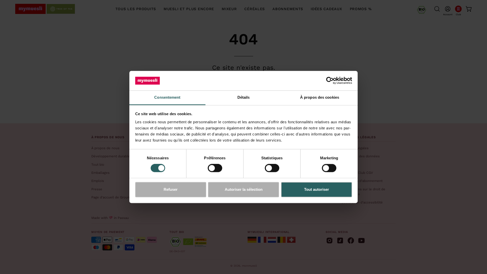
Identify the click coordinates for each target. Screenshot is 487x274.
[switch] (215, 168)
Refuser (171, 189)
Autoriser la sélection (244, 189)
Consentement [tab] (167, 97)
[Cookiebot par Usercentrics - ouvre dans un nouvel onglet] (330, 80)
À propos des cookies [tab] (319, 97)
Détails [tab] (243, 97)
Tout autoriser (316, 189)
